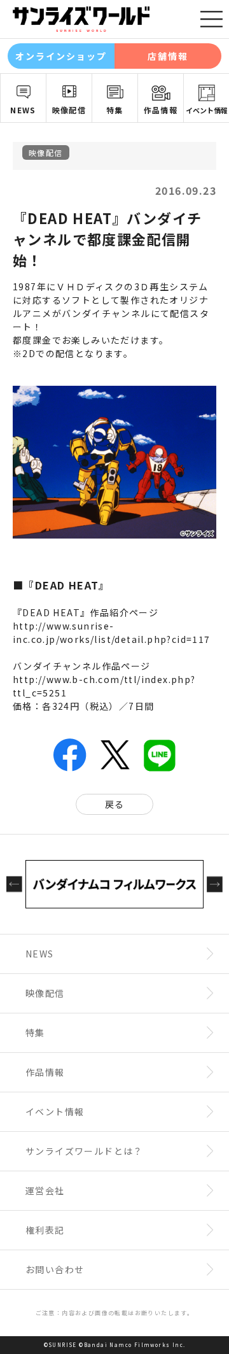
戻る (115, 804)
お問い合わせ (54, 1269)
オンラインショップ (61, 56)
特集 (114, 109)
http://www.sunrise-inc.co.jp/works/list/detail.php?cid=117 (112, 632)
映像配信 (69, 109)
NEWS (23, 109)
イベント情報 (207, 110)
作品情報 (161, 109)
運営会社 (45, 1190)
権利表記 (45, 1230)
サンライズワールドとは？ (84, 1151)
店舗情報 (168, 56)
